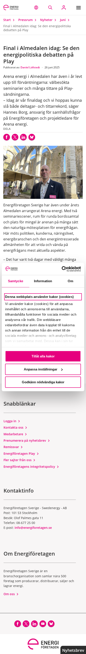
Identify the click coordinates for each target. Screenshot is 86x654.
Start (7, 20)
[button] (36, 8)
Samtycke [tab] (15, 281)
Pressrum (26, 20)
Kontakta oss (14, 427)
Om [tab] (70, 281)
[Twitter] (15, 137)
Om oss (10, 594)
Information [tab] (43, 281)
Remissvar (12, 447)
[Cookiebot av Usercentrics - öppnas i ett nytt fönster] (62, 269)
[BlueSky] (31, 137)
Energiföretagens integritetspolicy (30, 466)
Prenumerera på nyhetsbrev (25, 440)
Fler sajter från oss (18, 460)
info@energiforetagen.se (33, 528)
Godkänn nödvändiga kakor (43, 382)
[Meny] (79, 8)
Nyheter (46, 20)
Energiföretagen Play (20, 453)
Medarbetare (14, 434)
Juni (63, 20)
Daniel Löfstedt (31, 67)
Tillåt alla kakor (43, 356)
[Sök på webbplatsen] (50, 8)
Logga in (10, 421)
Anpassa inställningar (40, 369)
